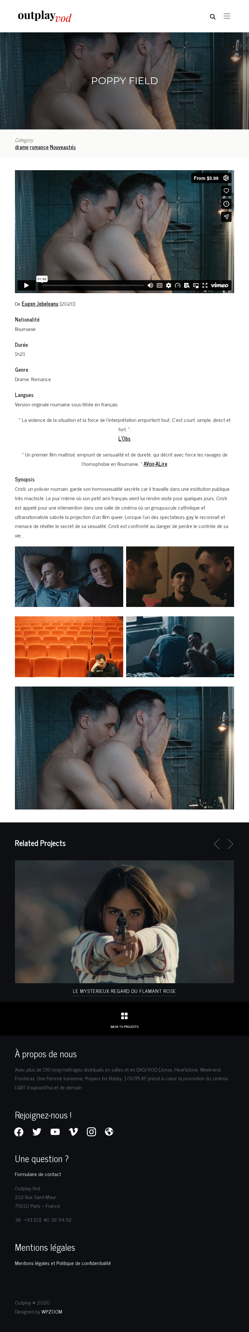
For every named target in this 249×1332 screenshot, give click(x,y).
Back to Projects (124, 1026)
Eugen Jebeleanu (40, 303)
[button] (227, 16)
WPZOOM (52, 1311)
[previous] (218, 844)
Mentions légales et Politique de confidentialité (63, 1263)
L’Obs (124, 438)
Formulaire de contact (38, 1174)
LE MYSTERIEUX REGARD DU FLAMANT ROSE (124, 990)
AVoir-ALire (155, 463)
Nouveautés (63, 147)
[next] (229, 844)
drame (22, 147)
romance (39, 147)
